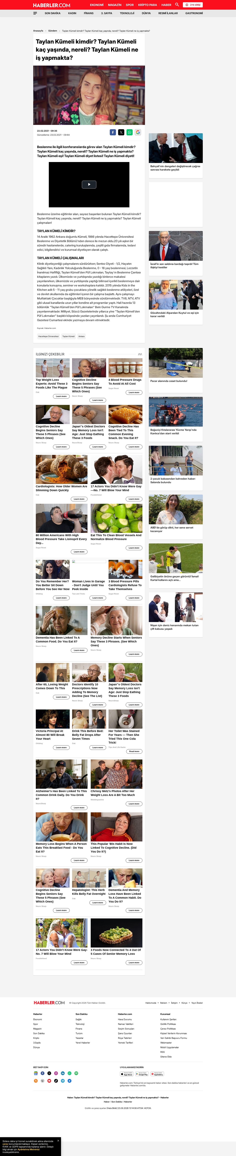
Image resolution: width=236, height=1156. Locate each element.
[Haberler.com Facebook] (42, 1073)
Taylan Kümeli (68, 336)
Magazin (37, 1028)
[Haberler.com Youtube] (49, 1081)
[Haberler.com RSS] (35, 1081)
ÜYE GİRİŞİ (195, 5)
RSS (162, 1052)
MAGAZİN (114, 5)
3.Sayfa (36, 1042)
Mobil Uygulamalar (169, 1047)
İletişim (174, 1003)
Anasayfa (38, 30)
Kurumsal (165, 1014)
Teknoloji (80, 1024)
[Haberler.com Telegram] (62, 1081)
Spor (35, 1024)
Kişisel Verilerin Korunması (173, 1033)
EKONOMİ (97, 5)
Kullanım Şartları (168, 1019)
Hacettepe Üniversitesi (48, 336)
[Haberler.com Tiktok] (56, 1081)
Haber (107, 1101)
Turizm (79, 1033)
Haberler (37, 1014)
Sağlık (79, 1019)
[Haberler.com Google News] (35, 1073)
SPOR (130, 5)
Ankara (81, 336)
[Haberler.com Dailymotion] (69, 1081)
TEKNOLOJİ (127, 13)
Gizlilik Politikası (168, 1024)
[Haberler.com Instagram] (56, 1073)
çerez (5, 1143)
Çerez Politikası (168, 1028)
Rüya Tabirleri (125, 1038)
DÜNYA (146, 13)
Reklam (163, 1003)
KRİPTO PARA (147, 5)
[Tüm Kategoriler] (35, 13)
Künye (184, 1003)
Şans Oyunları (125, 1033)
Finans (79, 1028)
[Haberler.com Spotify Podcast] (76, 1073)
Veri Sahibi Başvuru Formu (173, 1038)
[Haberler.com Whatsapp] (69, 1073)
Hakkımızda (150, 1003)
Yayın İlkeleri (197, 1003)
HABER (166, 5)
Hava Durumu (125, 1019)
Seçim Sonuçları (126, 1028)
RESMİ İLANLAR (168, 13)
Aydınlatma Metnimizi (28, 1149)
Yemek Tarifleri (125, 1042)
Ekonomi (37, 1019)
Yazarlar (79, 1038)
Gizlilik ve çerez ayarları (95, 1108)
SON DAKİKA (53, 13)
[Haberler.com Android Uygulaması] (142, 1074)
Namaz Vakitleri (125, 1024)
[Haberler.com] (49, 1003)
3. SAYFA (106, 13)
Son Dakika (38, 1033)
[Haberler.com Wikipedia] (42, 1081)
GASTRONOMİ (194, 13)
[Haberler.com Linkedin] (62, 1073)
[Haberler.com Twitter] (49, 1073)
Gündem (52, 30)
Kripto (36, 1038)
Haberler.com (125, 1014)
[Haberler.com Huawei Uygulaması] (157, 1074)
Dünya (36, 1047)
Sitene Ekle (166, 1056)
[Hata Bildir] (112, 1108)
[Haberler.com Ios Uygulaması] (127, 1074)
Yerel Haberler (83, 1042)
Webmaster (166, 1042)
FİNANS (88, 13)
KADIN (72, 13)
